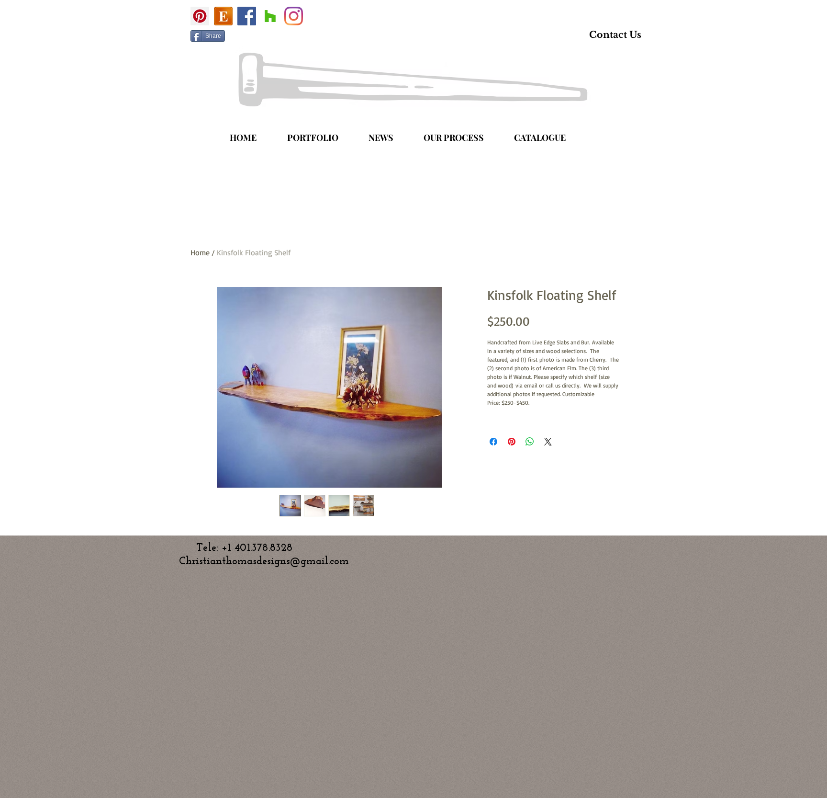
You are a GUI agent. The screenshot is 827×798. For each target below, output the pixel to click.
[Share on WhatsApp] (530, 441)
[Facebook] (246, 16)
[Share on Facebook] (493, 441)
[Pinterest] (199, 16)
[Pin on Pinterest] (511, 441)
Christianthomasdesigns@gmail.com (264, 561)
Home (200, 252)
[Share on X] (548, 441)
